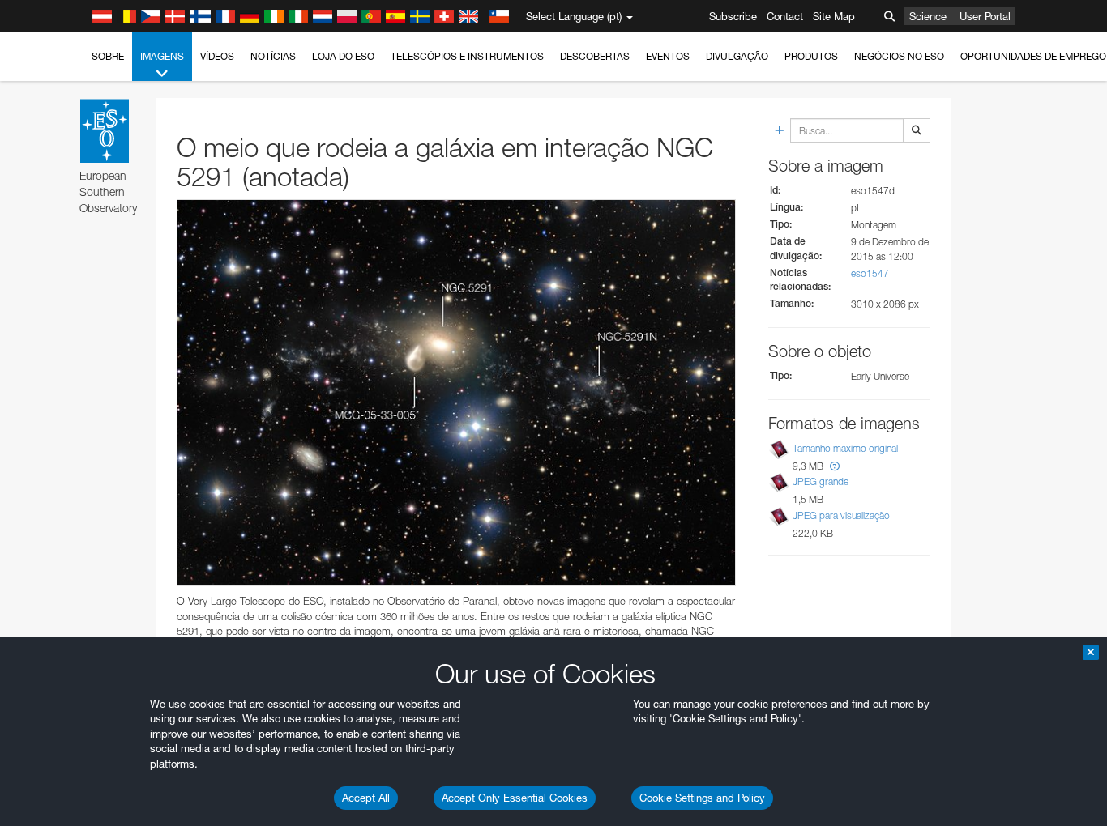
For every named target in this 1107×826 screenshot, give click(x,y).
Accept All (366, 797)
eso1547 (870, 273)
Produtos (811, 56)
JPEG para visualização (841, 515)
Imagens (162, 56)
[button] (835, 466)
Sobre (108, 56)
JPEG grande (820, 482)
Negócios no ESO (899, 56)
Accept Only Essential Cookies (515, 797)
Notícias (273, 56)
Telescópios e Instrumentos (467, 56)
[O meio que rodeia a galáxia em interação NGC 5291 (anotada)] (456, 393)
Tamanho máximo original (845, 448)
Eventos (668, 56)
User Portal (985, 16)
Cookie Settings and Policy (702, 797)
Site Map (834, 16)
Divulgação (737, 56)
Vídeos (217, 56)
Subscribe (733, 16)
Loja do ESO (343, 56)
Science (928, 16)
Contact (785, 16)
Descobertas (595, 56)
